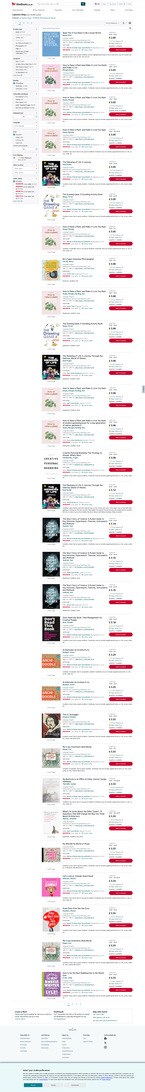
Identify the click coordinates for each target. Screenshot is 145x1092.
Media (64, 1041)
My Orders (23, 1047)
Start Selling (129, 10)
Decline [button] (53, 1085)
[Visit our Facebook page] (105, 1039)
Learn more (16, 75)
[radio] (14, 86)
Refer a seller (44, 1047)
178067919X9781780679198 (84, 825)
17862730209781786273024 (84, 107)
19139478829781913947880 (84, 533)
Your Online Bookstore (74, 373)
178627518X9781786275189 (84, 171)
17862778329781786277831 (84, 885)
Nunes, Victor (68, 197)
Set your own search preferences (105, 1020)
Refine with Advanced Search (45, 18)
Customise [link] (75, 1085)
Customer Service (88, 1041)
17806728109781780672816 (84, 917)
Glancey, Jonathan (69, 819)
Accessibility (65, 1057)
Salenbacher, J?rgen (70, 458)
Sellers (112, 10)
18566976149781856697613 (84, 984)
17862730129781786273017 (84, 77)
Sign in (105, 4)
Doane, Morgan (68, 100)
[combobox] (58, 4)
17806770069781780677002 (84, 724)
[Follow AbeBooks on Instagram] (105, 1047)
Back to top (72, 1029)
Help (129, 4)
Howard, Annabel (69, 717)
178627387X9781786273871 (84, 791)
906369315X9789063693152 (84, 464)
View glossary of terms (101, 1017)
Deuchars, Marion (69, 878)
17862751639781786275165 (84, 204)
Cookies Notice (66, 1054)
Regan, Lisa (67, 749)
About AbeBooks (67, 1038)
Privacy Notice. (106, 1079)
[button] (16, 23)
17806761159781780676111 (84, 756)
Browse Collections (39, 10)
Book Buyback (45, 1044)
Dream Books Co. (72, 502)
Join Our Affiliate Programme (49, 1041)
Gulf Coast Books (73, 403)
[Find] (83, 4)
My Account (112, 4)
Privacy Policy (66, 1047)
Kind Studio (67, 164)
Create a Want (20, 1019)
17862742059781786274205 (84, 268)
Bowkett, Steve (68, 652)
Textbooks (97, 10)
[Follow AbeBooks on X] (105, 1043)
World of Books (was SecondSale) (78, 48)
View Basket (23, 1051)
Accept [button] (33, 1085)
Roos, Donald (68, 622)
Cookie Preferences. (106, 1077)
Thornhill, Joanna (69, 784)
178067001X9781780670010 (84, 851)
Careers (64, 1044)
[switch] (15, 158)
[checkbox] (14, 32)
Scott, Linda (67, 978)
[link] (129, 23)
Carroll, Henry (68, 261)
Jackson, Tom (68, 526)
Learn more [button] (16, 201)
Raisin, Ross (67, 35)
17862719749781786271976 (84, 42)
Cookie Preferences (67, 1051)
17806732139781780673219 (84, 659)
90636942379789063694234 (84, 629)
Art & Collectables (78, 10)
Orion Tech (70, 274)
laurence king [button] (26, 18)
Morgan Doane (68, 70)
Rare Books (58, 10)
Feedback (143, 389)
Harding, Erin (80, 294)
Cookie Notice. (43, 1079)
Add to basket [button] (121, 50)
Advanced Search (17, 10)
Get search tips (98, 1014)
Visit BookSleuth (59, 1019)
